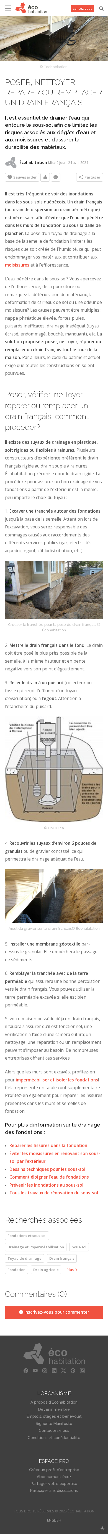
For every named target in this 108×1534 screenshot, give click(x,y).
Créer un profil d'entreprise (54, 1470)
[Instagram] (44, 1371)
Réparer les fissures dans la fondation (48, 1145)
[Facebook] (26, 1371)
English (54, 1520)
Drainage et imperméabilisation (35, 1246)
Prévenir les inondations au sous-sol (46, 1185)
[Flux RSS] (82, 1371)
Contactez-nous (54, 1430)
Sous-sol (79, 1246)
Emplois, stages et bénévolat (54, 1416)
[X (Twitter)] (63, 1371)
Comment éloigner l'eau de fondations (49, 1177)
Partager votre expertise (54, 1483)
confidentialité (66, 1437)
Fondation (16, 1269)
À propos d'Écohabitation (54, 1402)
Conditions (38, 1437)
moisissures (17, 265)
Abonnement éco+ (54, 1476)
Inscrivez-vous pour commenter (56, 1312)
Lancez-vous (82, 8)
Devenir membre (54, 1409)
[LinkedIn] (54, 1371)
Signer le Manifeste (54, 1423)
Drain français (61, 1258)
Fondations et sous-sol (27, 1235)
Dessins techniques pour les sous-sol (47, 1169)
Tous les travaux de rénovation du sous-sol (53, 1193)
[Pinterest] (73, 1371)
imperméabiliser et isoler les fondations (57, 1080)
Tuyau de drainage (24, 1258)
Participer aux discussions (54, 1490)
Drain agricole (46, 1269)
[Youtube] (35, 1371)
